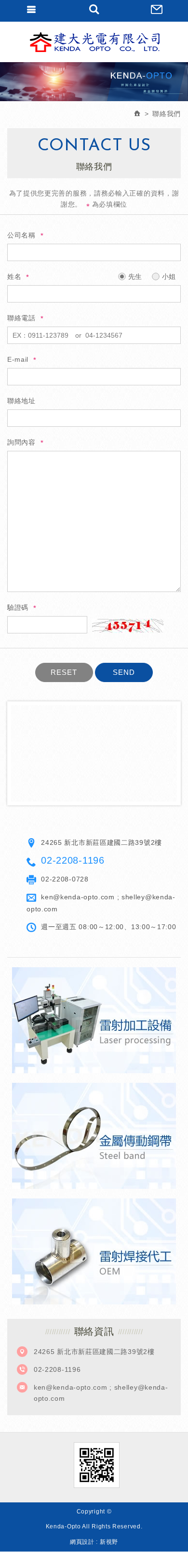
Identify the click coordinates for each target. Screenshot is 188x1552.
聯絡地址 (21, 401)
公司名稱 (21, 235)
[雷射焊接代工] (94, 1251)
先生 (134, 276)
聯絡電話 (21, 318)
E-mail (17, 359)
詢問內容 (21, 442)
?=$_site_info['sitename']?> (94, 42)
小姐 (168, 276)
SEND (124, 672)
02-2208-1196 (72, 860)
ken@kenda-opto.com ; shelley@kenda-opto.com (101, 1392)
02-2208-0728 (64, 879)
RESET (64, 672)
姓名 (14, 276)
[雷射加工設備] (94, 1020)
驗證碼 (17, 607)
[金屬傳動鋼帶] (94, 1135)
